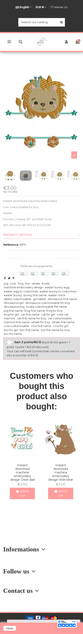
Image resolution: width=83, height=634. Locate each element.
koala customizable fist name (46, 306)
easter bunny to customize (58, 291)
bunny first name (35, 295)
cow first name (41, 326)
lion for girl (11, 330)
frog (20, 283)
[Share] (5, 278)
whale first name (63, 322)
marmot (9, 318)
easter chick (56, 295)
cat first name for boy (31, 318)
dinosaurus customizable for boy (47, 302)
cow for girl (60, 326)
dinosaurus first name (62, 299)
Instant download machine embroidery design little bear (60, 472)
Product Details (17, 234)
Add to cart (24, 493)
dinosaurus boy (14, 306)
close (9, 628)
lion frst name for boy (55, 330)
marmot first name (17, 322)
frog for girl (11, 314)
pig (6, 283)
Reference (11, 244)
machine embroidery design (23, 287)
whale (36, 283)
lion (27, 283)
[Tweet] (9, 278)
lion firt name (13, 333)
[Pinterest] (13, 278)
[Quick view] (25, 459)
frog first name (34, 310)
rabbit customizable (17, 299)
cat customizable (60, 318)
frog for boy (54, 310)
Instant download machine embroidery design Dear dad (22, 472)
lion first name (29, 330)
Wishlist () (60, 7)
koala (46, 283)
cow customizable (16, 326)
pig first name (13, 310)
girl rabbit (39, 299)
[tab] (41, 235)
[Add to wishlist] (19, 459)
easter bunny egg (57, 287)
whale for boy (40, 322)
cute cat (62, 314)
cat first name (30, 314)
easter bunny (13, 295)
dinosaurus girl (14, 302)
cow (13, 283)
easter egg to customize (21, 291)
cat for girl (48, 314)
